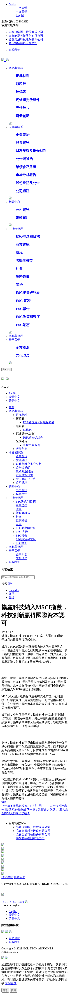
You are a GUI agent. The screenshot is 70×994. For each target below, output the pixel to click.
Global (12, 4)
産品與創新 (16, 68)
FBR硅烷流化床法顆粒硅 (38, 422)
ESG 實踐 (23, 301)
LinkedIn (14, 590)
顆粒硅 (21, 84)
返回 (4, 802)
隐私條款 (7, 877)
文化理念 (22, 355)
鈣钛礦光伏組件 (28, 100)
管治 (19, 285)
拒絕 (13, 990)
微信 (11, 597)
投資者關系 (16, 126)
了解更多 (11, 983)
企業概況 (22, 347)
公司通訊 (22, 191)
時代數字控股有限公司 (23, 43)
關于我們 (14, 339)
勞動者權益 (24, 260)
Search (6, 369)
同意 (5, 990)
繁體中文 (14, 400)
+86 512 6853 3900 (12, 901)
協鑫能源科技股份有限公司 (26, 35)
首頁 (11, 407)
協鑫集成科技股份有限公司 (26, 39)
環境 (19, 252)
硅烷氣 (21, 92)
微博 (11, 593)
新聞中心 (14, 201)
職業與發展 (16, 335)
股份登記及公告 (28, 183)
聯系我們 (14, 49)
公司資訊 (22, 209)
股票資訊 (22, 142)
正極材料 (22, 76)
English (20, 15)
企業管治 (22, 135)
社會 (19, 268)
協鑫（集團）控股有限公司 (26, 31)
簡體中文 (14, 396)
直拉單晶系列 (31, 445)
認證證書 (22, 277)
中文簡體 (21, 7)
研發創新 (22, 116)
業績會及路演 (26, 167)
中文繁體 (21, 11)
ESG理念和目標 (28, 236)
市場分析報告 (26, 175)
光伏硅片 (22, 108)
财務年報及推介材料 (31, 151)
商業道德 (22, 244)
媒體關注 (22, 218)
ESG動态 (23, 325)
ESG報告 (23, 309)
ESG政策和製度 (28, 317)
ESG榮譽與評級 (28, 292)
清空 (11, 583)
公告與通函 (24, 159)
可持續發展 (16, 228)
